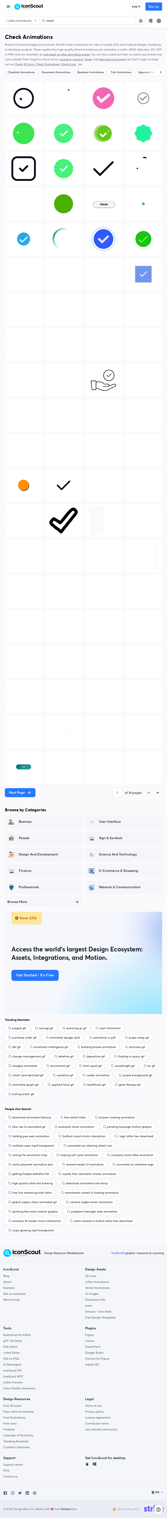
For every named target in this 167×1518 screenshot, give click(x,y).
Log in (136, 6)
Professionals (29, 887)
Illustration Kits (95, 1300)
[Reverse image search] (141, 21)
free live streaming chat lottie (32, 1193)
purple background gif (137, 1075)
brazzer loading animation (117, 1117)
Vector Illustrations (97, 1288)
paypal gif (19, 1028)
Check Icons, (69, 64)
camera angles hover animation (91, 1202)
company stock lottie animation (132, 1155)
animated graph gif (25, 1084)
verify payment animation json (32, 1164)
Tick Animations (121, 72)
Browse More (17, 902)
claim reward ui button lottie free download (103, 1221)
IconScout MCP (13, 1376)
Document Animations (56, 72)
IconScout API (12, 1370)
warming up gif (76, 1028)
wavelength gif (125, 1066)
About (7, 1282)
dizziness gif (137, 1047)
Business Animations (90, 72)
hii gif (151, 1066)
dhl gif (16, 1047)
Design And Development (38, 854)
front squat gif (92, 1066)
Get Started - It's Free (35, 975)
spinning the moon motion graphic (35, 1211)
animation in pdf (104, 1037)
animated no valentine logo (135, 1164)
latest (88, 59)
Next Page (17, 792)
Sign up (154, 6)
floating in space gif (131, 1056)
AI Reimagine (12, 1364)
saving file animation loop (29, 1155)
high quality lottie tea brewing (32, 1183)
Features (9, 1288)
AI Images (92, 1294)
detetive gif (66, 1056)
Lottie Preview (12, 1382)
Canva (89, 1341)
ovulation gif (65, 1075)
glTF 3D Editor (12, 1341)
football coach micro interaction (83, 1136)
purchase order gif (24, 1037)
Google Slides (94, 1353)
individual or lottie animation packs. (66, 54)
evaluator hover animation (76, 1127)
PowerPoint (92, 1347)
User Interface (110, 821)
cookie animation (98, 1075)
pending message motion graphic (129, 1127)
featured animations (112, 59)
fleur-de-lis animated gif (28, 1127)
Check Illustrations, (48, 64)
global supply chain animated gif (34, 1202)
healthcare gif (96, 1084)
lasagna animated (24, 1066)
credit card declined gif (28, 1075)
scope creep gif (139, 1037)
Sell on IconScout (14, 1294)
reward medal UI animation (84, 1164)
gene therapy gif (130, 1084)
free (33, 44)
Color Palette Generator (19, 1388)
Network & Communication (120, 887)
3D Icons (90, 1276)
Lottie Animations (97, 1282)
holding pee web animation (30, 1136)
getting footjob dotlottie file (30, 1174)
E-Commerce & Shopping (118, 870)
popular (78, 59)
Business (25, 821)
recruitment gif (60, 1066)
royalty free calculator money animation (89, 1174)
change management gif (28, 1056)
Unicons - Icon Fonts (98, 1311)
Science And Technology (118, 854)
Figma (89, 1335)
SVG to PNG (11, 1358)
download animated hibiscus (31, 1117)
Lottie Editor (11, 1353)
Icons (88, 1305)
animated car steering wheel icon (89, 1145)
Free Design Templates (100, 1317)
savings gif (46, 1028)
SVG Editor (10, 1347)
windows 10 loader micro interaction (36, 1221)
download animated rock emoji (87, 1183)
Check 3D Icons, (25, 64)
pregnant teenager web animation (94, 1211)
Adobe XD (92, 1364)
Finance (25, 870)
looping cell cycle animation (79, 1155)
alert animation (110, 1028)
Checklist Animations (21, 72)
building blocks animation (98, 1047)
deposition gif (96, 1056)
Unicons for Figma (97, 1358)
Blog (6, 1276)
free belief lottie (75, 1117)
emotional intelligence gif (51, 1047)
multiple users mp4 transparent (33, 1145)
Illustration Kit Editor (17, 1335)
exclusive (65, 59)
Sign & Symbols (110, 838)
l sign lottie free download (135, 1136)
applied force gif (63, 1084)
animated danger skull (65, 1037)
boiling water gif (23, 1094)
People (24, 838)
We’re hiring (11, 1300)
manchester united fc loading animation (92, 1193)
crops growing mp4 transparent (33, 1230)
